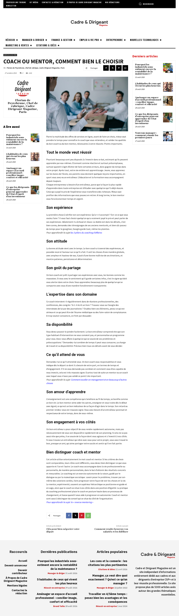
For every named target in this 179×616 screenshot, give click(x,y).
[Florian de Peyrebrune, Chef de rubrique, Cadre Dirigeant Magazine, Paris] (22, 88)
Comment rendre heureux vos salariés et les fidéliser (111, 530)
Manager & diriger (56, 573)
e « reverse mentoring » (82, 502)
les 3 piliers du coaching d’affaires (86, 232)
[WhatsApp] (125, 68)
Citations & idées (106, 569)
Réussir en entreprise (54, 588)
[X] (112, 68)
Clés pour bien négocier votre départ (62, 530)
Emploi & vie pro (10, 55)
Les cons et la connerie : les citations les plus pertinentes (107, 563)
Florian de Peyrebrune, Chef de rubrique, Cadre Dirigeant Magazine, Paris (35, 68)
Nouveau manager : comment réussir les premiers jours (146, 135)
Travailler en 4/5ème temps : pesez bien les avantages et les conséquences (106, 598)
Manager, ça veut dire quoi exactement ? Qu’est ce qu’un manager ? (107, 579)
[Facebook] (106, 68)
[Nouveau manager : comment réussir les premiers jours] (168, 136)
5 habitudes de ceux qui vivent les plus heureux (17, 156)
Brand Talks (59, 606)
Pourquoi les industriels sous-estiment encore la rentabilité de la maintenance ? (16, 140)
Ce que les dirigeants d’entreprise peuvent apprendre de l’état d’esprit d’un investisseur (17, 192)
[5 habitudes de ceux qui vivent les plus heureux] (35, 157)
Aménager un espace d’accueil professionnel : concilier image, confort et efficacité (17, 173)
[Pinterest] (119, 68)
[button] (146, 4)
